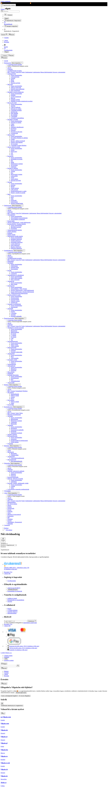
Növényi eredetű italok (17, 203)
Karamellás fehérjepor (17, 242)
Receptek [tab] (6, 676)
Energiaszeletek (15, 299)
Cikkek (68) (7, 573)
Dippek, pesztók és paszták (18, 192)
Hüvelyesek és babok (16, 174)
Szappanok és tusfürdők (17, 430)
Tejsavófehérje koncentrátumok (19, 218)
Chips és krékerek (15, 107)
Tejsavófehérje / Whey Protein (19, 289)
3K (23, 648)
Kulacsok (13, 475)
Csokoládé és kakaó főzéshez (18, 145)
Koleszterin (10, 516)
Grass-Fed (18, 72)
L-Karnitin (13, 313)
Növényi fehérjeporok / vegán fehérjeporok (18, 222)
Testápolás (10, 425)
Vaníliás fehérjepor (16, 240)
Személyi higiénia (12, 434)
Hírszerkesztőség (11, 613)
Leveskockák (14, 133)
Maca (12, 356)
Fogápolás (10, 443)
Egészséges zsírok (12, 359)
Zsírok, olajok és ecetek (13, 147)
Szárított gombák (15, 99)
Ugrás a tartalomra (5, 1)
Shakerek (13, 474)
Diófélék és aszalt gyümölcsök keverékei (21, 101)
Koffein (13, 311)
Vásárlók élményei (12, 611)
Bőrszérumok (14, 419)
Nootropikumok (11, 364)
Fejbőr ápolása (15, 442)
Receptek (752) (8, 572)
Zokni (12, 403)
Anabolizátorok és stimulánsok (15, 275)
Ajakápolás (14, 422)
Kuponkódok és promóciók (14, 591)
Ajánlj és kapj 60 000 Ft (13, 588)
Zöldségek (13, 167)
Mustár (13, 186)
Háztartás (6, 445)
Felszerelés (7, 463)
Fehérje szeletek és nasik (14, 295)
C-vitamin (13, 335)
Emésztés (9, 511)
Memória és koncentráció (14, 514)
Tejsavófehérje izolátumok (18, 219)
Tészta (12, 177)
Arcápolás (10, 416)
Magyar (6, 52)
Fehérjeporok (7, 205)
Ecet (12, 154)
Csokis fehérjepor (15, 244)
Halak (12, 162)
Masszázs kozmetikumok (14, 414)
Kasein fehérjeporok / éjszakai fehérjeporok (22, 292)
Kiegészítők (10, 404)
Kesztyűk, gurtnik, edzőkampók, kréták (17, 483)
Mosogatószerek (11, 459)
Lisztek (13, 139)
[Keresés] (2, 11)
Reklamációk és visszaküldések (15, 600)
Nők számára (10, 372)
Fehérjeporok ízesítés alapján (15, 236)
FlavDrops (13, 128)
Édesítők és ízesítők (12, 119)
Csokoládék (14, 116)
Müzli (12, 80)
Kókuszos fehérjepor (16, 248)
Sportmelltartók (15, 394)
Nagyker (9, 601)
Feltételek (6, 657)
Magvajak (10, 84)
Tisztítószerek (11, 456)
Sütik (6, 658)
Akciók (6, 61)
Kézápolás (13, 431)
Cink (12, 338)
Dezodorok (14, 428)
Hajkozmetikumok (12, 436)
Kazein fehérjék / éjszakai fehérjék (16, 224)
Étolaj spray (14, 151)
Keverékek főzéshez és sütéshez (19, 138)
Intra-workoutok (15, 279)
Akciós (9, 67)
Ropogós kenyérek (16, 180)
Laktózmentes (36, 72)
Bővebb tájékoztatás (21, 692)
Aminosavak (10, 281)
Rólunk (9, 608)
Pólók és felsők (15, 395)
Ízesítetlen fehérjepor (16, 239)
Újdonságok (7, 491)
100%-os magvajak (16, 87)
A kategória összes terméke (14, 64)
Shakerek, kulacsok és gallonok (15, 471)
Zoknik (13, 397)
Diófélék (13, 95)
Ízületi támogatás (11, 347)
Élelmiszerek (7, 63)
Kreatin (9, 270)
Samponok (14, 439)
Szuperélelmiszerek (12, 341)
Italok (8, 194)
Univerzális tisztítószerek (17, 458)
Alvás (9, 513)
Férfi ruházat (10, 400)
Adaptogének (11, 353)
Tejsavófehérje (11, 215)
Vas (12, 340)
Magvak (13, 98)
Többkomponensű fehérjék (14, 230)
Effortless (25, 391)
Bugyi (12, 398)
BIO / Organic (11, 72)
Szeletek (13, 106)
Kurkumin (13, 370)
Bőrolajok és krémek (16, 420)
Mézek (12, 125)
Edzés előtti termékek (16, 278)
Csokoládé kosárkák (16, 110)
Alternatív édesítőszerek (17, 127)
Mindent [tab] (6, 671)
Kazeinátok (14, 228)
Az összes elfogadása (24, 695)
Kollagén (9, 233)
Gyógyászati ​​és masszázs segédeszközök (18, 489)
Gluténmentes (28, 72)
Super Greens (14, 344)
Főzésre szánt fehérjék (17, 142)
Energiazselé (14, 307)
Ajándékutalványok (12, 589)
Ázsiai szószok (15, 188)
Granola (13, 78)
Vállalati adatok (8, 655)
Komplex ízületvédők (16, 352)
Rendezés (3, 545)
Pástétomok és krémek (17, 163)
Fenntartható (18, 391)
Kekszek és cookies (16, 109)
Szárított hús (14, 112)
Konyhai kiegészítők (12, 477)
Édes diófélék (14, 113)
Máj (8, 517)
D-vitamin (13, 337)
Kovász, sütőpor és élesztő (18, 141)
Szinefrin (13, 314)
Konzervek (10, 156)
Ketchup (13, 185)
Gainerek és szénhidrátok (14, 304)
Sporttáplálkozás (8, 250)
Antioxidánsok (11, 366)
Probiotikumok (15, 378)
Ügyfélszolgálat (11, 581)
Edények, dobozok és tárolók (15, 478)
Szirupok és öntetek (16, 122)
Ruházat (6, 384)
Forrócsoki (14, 200)
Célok (6, 493)
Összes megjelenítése (16, 75)
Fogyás (9, 510)
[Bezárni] (2, 703)
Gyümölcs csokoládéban (17, 118)
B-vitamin (13, 334)
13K (24, 646)
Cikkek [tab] (6, 674)
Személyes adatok (9, 660)
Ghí (12, 153)
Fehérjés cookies (15, 301)
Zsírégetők (10, 308)
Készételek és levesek (16, 159)
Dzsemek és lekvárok (16, 131)
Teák (12, 199)
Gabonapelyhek (11, 73)
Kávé (12, 197)
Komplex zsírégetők (16, 316)
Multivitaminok (15, 332)
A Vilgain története (12, 610)
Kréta (12, 488)
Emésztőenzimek (15, 381)
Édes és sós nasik (12, 102)
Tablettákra (14, 481)
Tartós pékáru (14, 179)
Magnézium (14, 330)
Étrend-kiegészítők (9, 318)
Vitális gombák (15, 346)
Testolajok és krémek (16, 433)
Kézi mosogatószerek (16, 461)
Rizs (12, 173)
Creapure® (14, 273)
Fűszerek (13, 130)
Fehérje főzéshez (11, 231)
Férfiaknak (10, 373)
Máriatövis (13, 369)
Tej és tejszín (14, 144)
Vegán (23, 72)
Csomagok (7, 525)
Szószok (9, 182)
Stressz (9, 505)
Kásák (12, 81)
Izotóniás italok (15, 267)
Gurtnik (13, 486)
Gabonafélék (14, 176)
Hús (12, 160)
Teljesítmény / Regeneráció (14, 522)
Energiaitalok (14, 269)
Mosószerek (10, 452)
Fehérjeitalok (14, 202)
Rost (12, 379)
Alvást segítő (10, 382)
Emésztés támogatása (13, 375)
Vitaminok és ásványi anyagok (15, 327)
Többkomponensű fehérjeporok (19, 293)
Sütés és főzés (11, 134)
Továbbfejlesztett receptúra (14, 70)
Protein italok (11, 221)
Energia (9, 520)
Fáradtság (10, 519)
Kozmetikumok (8, 407)
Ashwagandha (14, 358)
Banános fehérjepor (16, 247)
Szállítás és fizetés (12, 598)
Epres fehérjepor (15, 245)
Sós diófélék (14, 115)
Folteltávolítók (14, 455)
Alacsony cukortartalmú (58, 72)
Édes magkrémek (15, 90)
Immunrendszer (11, 502)
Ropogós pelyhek (15, 83)
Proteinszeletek (15, 298)
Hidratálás (10, 523)
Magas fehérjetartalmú (46, 72)
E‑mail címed (7, 621)
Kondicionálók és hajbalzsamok (19, 440)
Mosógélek (14, 453)
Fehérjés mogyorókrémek (17, 89)
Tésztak (13, 171)
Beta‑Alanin (14, 284)
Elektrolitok (10, 261)
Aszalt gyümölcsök (16, 96)
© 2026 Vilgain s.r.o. (6, 652)
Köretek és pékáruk (12, 168)
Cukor (12, 124)
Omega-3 (13, 362)
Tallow (21, 413)
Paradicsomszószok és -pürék (18, 191)
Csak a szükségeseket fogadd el (9, 695)
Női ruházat (10, 392)
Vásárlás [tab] (6, 673)
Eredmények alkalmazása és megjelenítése (12, 705)
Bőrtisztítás (14, 424)
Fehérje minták (11, 234)
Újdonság (10, 69)
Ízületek (9, 507)
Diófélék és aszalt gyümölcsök (15, 92)
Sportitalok (10, 263)
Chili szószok (14, 189)
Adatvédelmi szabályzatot (30, 622)
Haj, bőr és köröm (12, 504)
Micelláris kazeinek (16, 227)
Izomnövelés (10, 508)
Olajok (12, 150)
